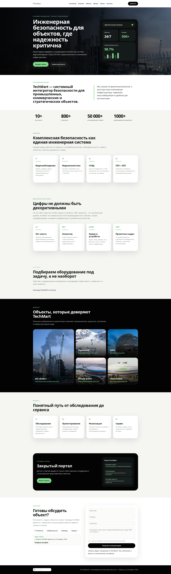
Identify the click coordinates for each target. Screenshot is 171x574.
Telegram (74, 531)
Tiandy (53, 290)
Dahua (35, 290)
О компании (72, 3)
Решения (81, 3)
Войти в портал (44, 480)
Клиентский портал (58, 64)
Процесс (95, 3)
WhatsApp (64, 531)
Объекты (88, 3)
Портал (102, 3)
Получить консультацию (111, 546)
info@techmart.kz (52, 531)
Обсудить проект (40, 64)
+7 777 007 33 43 (38, 531)
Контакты (110, 3)
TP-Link (48, 290)
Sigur (39, 290)
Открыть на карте (41, 542)
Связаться (133, 3)
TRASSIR (43, 290)
